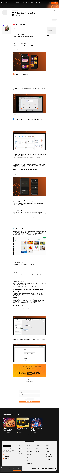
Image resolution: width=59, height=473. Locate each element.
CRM (27, 457)
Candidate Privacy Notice (52, 468)
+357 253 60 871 (7, 456)
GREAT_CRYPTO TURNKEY (20, 448)
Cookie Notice (39, 468)
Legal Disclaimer (44, 468)
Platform (22, 2)
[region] (11, 469)
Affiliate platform (29, 463)
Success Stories (38, 451)
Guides (47, 448)
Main (3, 6)
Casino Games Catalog (49, 456)
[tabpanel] (29, 103)
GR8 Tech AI (28, 448)
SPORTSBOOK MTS (29, 454)
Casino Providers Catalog (48, 454)
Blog (5, 6)
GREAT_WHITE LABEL (19, 453)
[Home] (4, 2)
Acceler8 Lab (48, 459)
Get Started (54, 2)
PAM (27, 460)
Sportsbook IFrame (29, 451)
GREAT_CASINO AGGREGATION (19, 451)
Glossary (47, 451)
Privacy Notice (34, 468)
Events (37, 448)
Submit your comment (29, 401)
